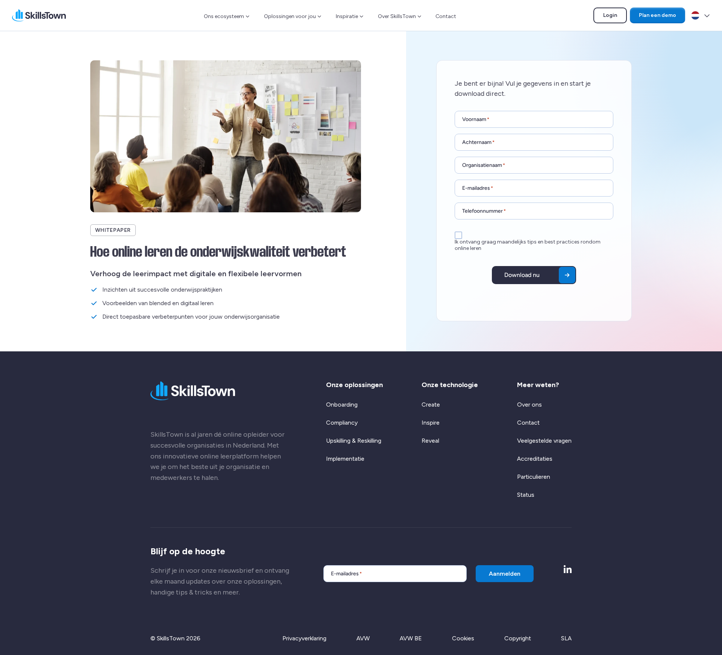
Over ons (529, 404)
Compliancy (342, 422)
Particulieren (533, 476)
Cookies (463, 638)
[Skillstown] (39, 15)
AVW (363, 638)
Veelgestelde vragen (544, 440)
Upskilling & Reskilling (353, 440)
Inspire (431, 422)
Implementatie (345, 458)
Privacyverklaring (304, 638)
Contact (445, 16)
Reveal (430, 440)
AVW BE (411, 638)
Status (525, 494)
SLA (566, 638)
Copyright (517, 638)
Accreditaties (534, 458)
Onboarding (342, 404)
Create (431, 404)
